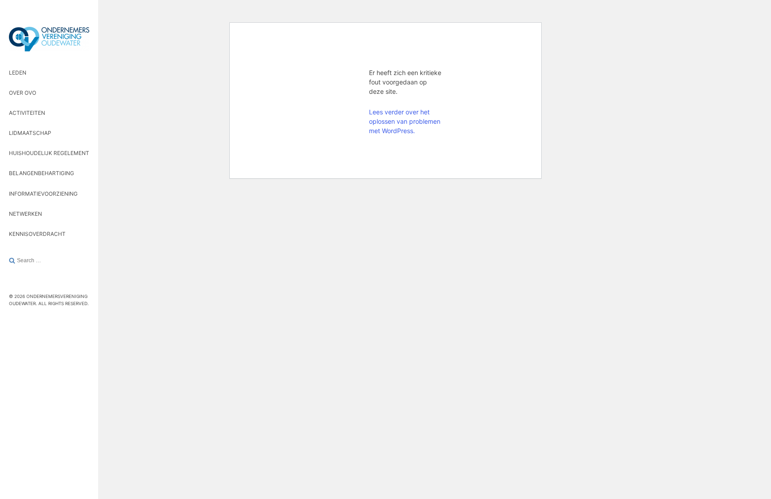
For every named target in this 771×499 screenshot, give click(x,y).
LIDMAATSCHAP (30, 133)
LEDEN (17, 72)
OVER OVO (22, 92)
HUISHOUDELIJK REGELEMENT (49, 153)
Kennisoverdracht (37, 234)
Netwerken (25, 213)
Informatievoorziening (43, 193)
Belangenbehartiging (41, 173)
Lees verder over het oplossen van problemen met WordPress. (404, 121)
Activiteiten (27, 112)
